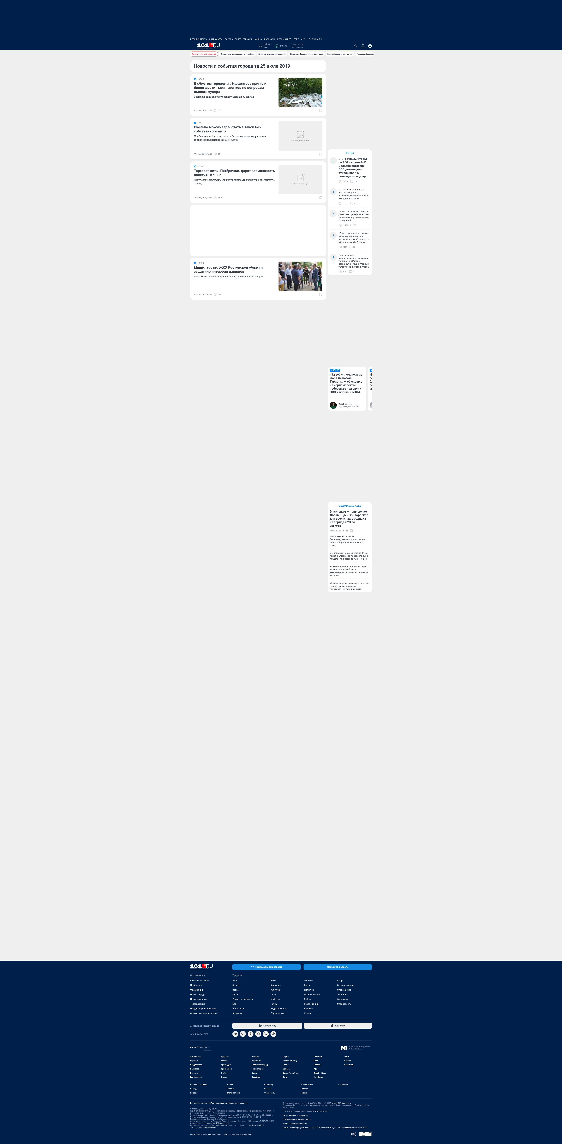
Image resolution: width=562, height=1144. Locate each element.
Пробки (281, 46)
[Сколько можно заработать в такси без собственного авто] (300, 136)
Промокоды (315, 39)
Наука (274, 1004)
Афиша (258, 39)
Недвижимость (198, 39)
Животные (238, 1008)
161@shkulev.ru (222, 1123)
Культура (275, 990)
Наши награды (197, 994)
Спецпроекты (344, 1004)
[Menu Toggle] (192, 46)
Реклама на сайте (199, 980)
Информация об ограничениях (296, 1115)
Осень (307, 985)
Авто (235, 980)
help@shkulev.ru (209, 1127)
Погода (229, 39)
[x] (266, 1034)
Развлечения (311, 1004)
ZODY (296, 39)
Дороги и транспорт (242, 999)
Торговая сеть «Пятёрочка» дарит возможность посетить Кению (234, 173)
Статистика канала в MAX (203, 1013)
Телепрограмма (243, 39)
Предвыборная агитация (203, 1008)
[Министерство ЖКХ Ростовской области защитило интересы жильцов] (300, 276)
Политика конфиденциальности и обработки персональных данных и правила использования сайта (325, 1128)
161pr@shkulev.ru (322, 1111)
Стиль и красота (345, 985)
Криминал (276, 985)
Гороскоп (269, 39)
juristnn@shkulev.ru (256, 1125)
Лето (273, 994)
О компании (196, 990)
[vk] (243, 1034)
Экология (342, 994)
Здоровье (237, 1013)
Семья (307, 1013)
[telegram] (235, 1034)
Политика (309, 990)
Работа (307, 999)
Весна (235, 990)
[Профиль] (369, 46)
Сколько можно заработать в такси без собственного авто (227, 129)
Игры (304, 39)
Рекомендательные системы (295, 1124)
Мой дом (275, 999)
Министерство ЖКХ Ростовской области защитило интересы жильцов (228, 269)
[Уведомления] (362, 46)
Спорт (340, 980)
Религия (308, 1008)
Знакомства (215, 39)
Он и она (308, 980)
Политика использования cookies (297, 1120)
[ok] (250, 1034)
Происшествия (312, 994)
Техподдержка (197, 1004)
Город (235, 994)
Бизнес (236, 985)
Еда (234, 1004)
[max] (258, 1034)
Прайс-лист (196, 985)
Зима (273, 980)
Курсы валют (284, 39)
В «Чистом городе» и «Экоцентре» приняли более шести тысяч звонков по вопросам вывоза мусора (230, 88)
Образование (277, 1013)
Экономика (343, 999)
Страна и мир (344, 990)
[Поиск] (355, 46)
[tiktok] (273, 1034)
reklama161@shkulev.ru (341, 1103)
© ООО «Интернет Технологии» (237, 1134)
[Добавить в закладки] (320, 110)
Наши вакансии (198, 999)
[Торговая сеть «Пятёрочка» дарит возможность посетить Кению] (300, 179)
